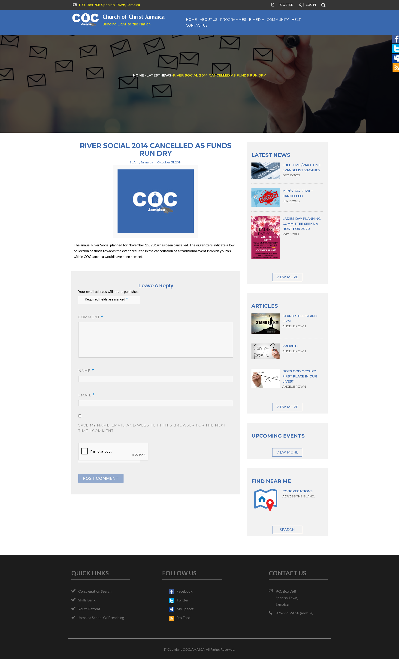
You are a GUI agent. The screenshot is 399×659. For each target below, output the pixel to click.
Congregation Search (95, 591)
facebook (184, 591)
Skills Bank (87, 600)
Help (296, 20)
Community (278, 20)
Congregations (297, 491)
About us (208, 20)
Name (86, 370)
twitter (182, 600)
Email (86, 395)
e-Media (256, 20)
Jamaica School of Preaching (101, 617)
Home (191, 20)
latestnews (159, 75)
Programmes (233, 20)
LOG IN (311, 4)
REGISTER (286, 4)
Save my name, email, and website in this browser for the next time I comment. (152, 428)
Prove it (290, 346)
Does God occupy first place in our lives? (299, 376)
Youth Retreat (89, 609)
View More (287, 277)
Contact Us (197, 25)
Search (287, 529)
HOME (139, 75)
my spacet (184, 609)
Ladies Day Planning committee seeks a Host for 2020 (301, 224)
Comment (90, 317)
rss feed (183, 617)
